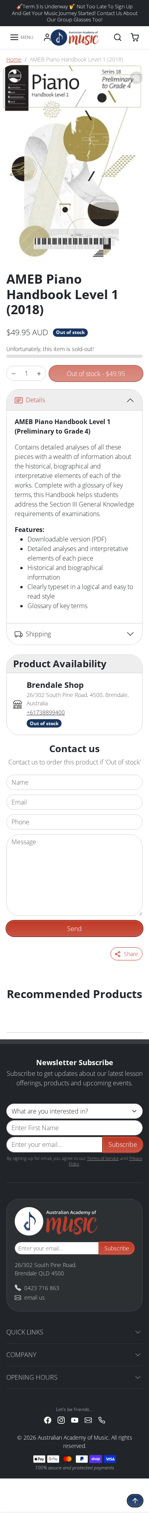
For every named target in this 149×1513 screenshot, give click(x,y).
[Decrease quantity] (13, 373)
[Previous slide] (16, 1006)
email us (34, 1297)
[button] (21, 37)
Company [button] (21, 1354)
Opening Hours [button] (32, 1377)
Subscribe (122, 1144)
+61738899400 (46, 712)
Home (13, 59)
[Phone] (101, 1419)
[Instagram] (61, 1419)
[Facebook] (47, 1419)
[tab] (74, 529)
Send (74, 928)
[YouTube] (74, 1419)
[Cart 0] (134, 37)
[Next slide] (133, 1006)
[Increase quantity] (39, 373)
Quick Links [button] (24, 1332)
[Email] (88, 1419)
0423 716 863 (41, 1288)
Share (131, 954)
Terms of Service (103, 1158)
